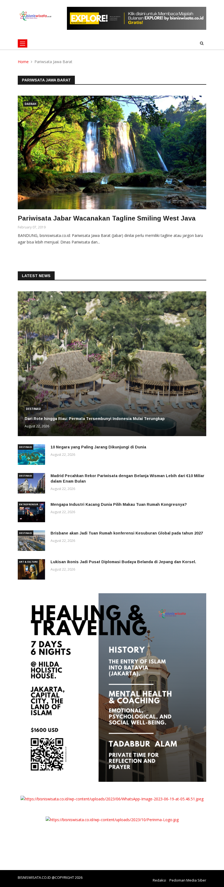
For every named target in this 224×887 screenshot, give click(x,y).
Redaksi (159, 880)
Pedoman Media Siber (187, 880)
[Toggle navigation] (22, 43)
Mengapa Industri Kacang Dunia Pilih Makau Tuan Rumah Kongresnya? (119, 504)
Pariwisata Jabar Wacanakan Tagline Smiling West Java (107, 218)
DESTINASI (33, 409)
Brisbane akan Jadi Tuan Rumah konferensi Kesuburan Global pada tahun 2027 (127, 533)
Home (23, 61)
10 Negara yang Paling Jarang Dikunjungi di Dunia (98, 447)
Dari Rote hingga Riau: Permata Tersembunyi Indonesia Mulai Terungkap (95, 418)
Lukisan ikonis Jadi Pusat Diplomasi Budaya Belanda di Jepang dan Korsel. (123, 562)
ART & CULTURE (28, 561)
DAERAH (30, 104)
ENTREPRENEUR (28, 504)
